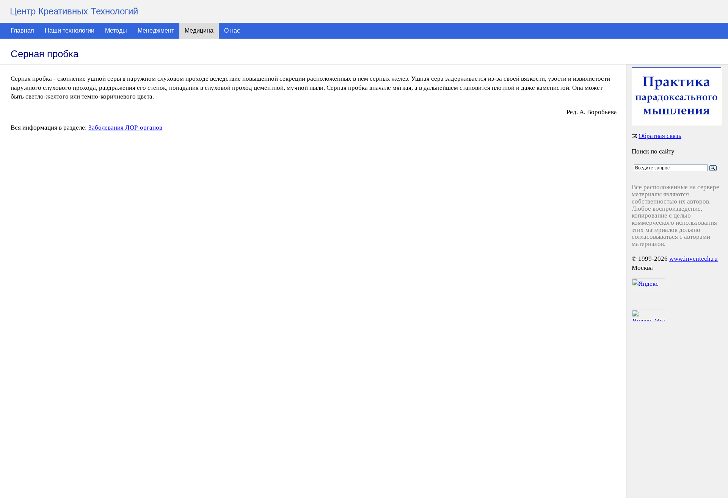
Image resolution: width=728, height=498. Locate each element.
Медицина (199, 30)
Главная (22, 30)
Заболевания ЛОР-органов (125, 127)
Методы (116, 30)
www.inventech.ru (693, 258)
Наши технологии (69, 30)
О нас (232, 30)
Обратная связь (660, 135)
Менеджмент (156, 30)
